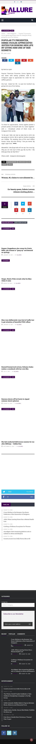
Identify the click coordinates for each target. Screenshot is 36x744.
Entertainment (6, 260)
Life (29, 162)
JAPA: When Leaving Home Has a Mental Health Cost (21, 650)
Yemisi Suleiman (17, 645)
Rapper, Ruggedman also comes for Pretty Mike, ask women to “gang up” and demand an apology (17, 250)
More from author (20, 222)
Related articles (7, 222)
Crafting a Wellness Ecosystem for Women (22, 660)
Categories (4, 602)
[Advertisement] (18, 473)
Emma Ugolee (22, 162)
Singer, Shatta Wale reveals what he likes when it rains (16, 280)
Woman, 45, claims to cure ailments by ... (18, 177)
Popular (12, 634)
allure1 (19, 255)
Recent (4, 634)
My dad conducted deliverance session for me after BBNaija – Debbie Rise (17, 443)
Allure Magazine (5, 30)
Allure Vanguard (12, 162)
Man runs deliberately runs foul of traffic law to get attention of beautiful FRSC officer (17, 321)
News (12, 30)
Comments (21, 634)
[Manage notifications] (31, 739)
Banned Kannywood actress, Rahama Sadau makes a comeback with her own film (17, 368)
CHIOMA (15, 654)
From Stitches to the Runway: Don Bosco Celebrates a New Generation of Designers (17, 24)
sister (10, 164)
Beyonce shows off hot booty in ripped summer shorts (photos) (15, 400)
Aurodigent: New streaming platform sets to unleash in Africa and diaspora (23, 670)
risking (4, 164)
